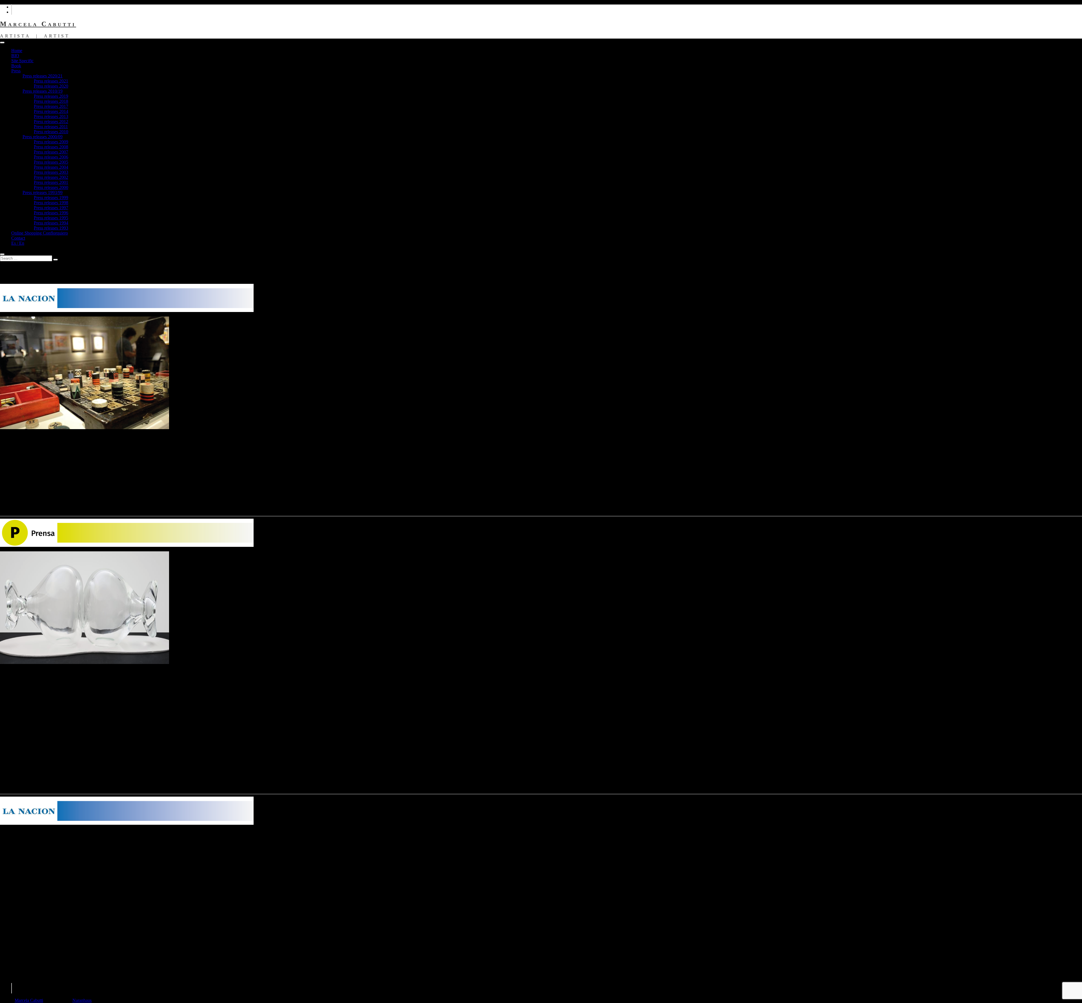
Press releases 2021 (51, 81)
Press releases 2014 (51, 111)
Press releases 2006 (51, 157)
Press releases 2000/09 (43, 136)
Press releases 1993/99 (43, 192)
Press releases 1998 (51, 202)
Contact (18, 238)
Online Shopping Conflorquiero (39, 233)
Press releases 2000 (51, 187)
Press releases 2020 (51, 86)
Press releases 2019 (51, 96)
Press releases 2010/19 (43, 91)
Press (16, 70)
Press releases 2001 (51, 182)
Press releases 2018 (51, 101)
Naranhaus (82, 1000)
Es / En (17, 243)
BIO (15, 55)
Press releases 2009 (51, 141)
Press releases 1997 (51, 207)
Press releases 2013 (51, 116)
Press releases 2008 (51, 146)
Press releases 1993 (51, 228)
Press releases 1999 (51, 197)
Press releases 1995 (51, 217)
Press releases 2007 (51, 152)
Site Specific (22, 60)
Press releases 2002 (51, 177)
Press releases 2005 (51, 162)
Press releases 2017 (51, 106)
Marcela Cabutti (38, 24)
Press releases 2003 (51, 172)
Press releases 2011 (51, 126)
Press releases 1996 (51, 212)
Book (16, 65)
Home (16, 50)
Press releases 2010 (51, 131)
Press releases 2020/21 (43, 75)
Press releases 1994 (51, 222)
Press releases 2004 (51, 167)
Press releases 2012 (51, 121)
